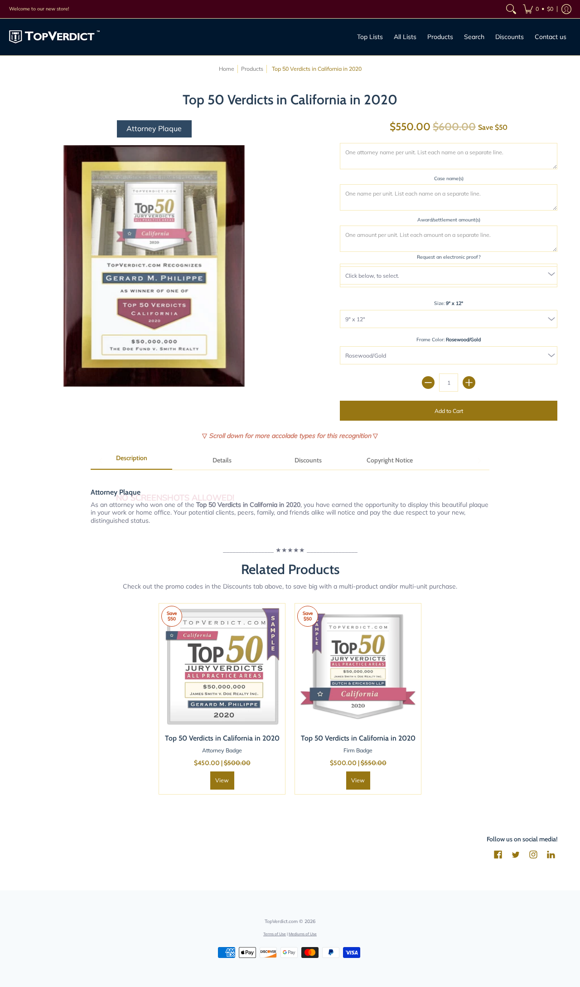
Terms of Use (274, 933)
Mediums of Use (303, 933)
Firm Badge (357, 750)
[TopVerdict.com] (54, 37)
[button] (538, 9)
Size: (448, 303)
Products (252, 68)
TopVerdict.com (281, 921)
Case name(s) (449, 178)
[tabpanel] (290, 501)
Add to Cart (449, 411)
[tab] (131, 461)
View (222, 780)
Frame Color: (448, 339)
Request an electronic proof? (449, 257)
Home (226, 68)
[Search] (511, 9)
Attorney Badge (222, 750)
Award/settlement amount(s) (448, 219)
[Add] (469, 382)
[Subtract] (428, 382)
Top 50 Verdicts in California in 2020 (222, 738)
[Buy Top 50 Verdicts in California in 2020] (222, 666)
